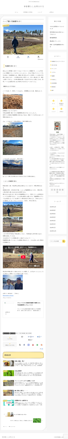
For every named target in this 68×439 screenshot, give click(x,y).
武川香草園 (13, 333)
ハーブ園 (19, 333)
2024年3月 (53, 220)
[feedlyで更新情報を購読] (37, 345)
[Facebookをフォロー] (24, 345)
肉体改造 (54, 86)
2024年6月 (53, 217)
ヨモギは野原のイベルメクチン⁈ (57, 27)
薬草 (53, 90)
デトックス (54, 68)
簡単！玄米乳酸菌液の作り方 (57, 45)
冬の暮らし (54, 79)
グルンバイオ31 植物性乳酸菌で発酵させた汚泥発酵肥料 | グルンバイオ (29, 304)
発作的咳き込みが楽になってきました (57, 33)
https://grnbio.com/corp (8, 295)
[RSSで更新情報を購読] (42, 345)
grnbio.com (8, 313)
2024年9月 (53, 210)
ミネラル (54, 72)
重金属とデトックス (55, 41)
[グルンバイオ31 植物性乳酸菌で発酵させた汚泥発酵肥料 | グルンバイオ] (9, 304)
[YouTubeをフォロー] (33, 345)
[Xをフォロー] (20, 345)
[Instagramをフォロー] (28, 345)
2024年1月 (53, 227)
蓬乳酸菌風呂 (53, 37)
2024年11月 (53, 206)
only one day (6, 333)
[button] (38, 57)
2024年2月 (53, 224)
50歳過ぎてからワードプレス (58, 61)
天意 (57, 132)
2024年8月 (53, 213)
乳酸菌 (24, 333)
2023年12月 (53, 231)
